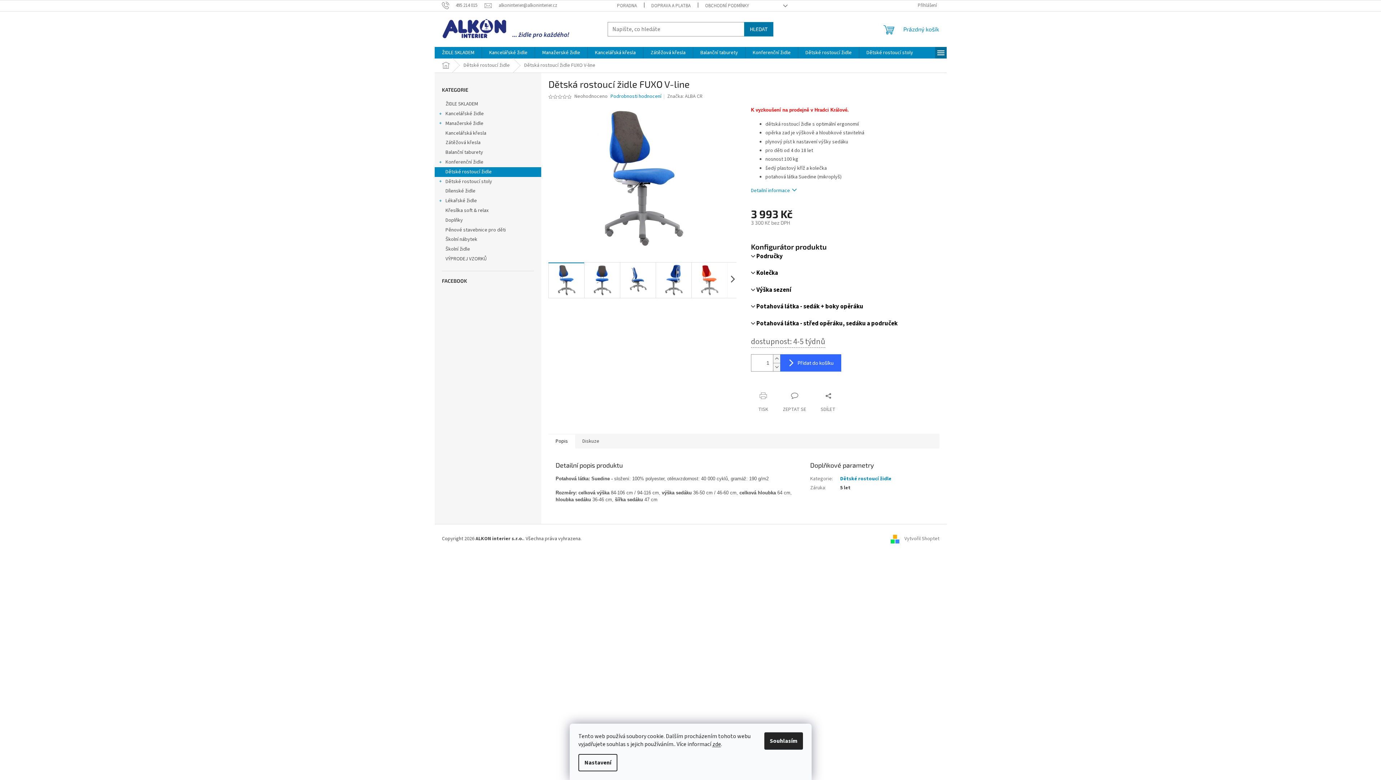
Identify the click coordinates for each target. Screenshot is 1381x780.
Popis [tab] (562, 441)
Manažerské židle (464, 123)
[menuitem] (458, 52)
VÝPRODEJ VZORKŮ (466, 259)
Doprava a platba (671, 6)
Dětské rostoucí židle (469, 172)
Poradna (627, 6)
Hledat (759, 29)
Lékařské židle (461, 200)
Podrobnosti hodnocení (636, 96)
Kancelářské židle (465, 113)
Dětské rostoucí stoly (469, 181)
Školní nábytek (461, 239)
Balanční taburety (464, 152)
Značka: (685, 96)
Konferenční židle (464, 162)
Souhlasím (784, 741)
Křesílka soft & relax (467, 210)
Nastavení (598, 763)
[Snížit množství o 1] (776, 367)
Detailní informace (770, 190)
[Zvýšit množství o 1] (776, 359)
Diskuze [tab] (590, 441)
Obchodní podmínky (727, 6)
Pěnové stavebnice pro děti (476, 230)
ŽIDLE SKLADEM (462, 104)
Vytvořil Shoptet (921, 538)
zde (716, 744)
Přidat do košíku (816, 363)
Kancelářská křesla (466, 133)
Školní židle (458, 249)
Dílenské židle (460, 191)
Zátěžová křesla (463, 142)
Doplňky (454, 220)
